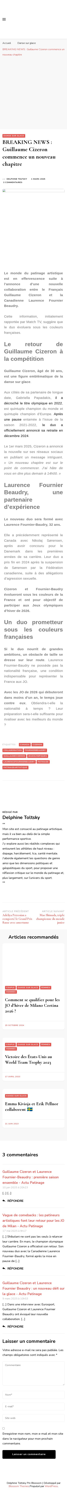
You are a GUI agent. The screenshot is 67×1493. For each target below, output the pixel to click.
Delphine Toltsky (17, 179)
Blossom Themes (19, 1486)
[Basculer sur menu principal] (4, 19)
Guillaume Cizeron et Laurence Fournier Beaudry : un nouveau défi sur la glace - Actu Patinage (33, 1288)
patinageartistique (15, 767)
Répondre (15, 1201)
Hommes (11, 992)
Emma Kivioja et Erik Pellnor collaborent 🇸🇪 (31, 1106)
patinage (43, 761)
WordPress (51, 1486)
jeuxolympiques (37, 756)
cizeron (37, 744)
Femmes (45, 987)
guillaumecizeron (14, 756)
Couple (10, 987)
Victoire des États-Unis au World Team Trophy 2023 (28, 1059)
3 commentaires (12, 182)
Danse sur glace (14, 135)
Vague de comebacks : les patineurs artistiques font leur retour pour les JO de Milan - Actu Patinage (33, 1220)
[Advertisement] (33, 93)
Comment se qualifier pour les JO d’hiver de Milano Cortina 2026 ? (32, 1005)
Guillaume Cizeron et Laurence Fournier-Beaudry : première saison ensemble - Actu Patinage (30, 1177)
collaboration (13, 750)
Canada (25, 744)
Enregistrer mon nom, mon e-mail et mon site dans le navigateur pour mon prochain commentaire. (32, 1439)
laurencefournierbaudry (19, 761)
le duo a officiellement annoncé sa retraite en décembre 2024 (33, 430)
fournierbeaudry (35, 750)
